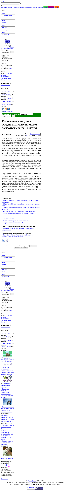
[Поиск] (1, 5)
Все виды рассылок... (7, 48)
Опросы (3, 32)
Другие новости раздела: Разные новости (16, 221)
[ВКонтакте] (3, 109)
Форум (14, 7)
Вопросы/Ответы (6, 30)
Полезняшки (28, 7)
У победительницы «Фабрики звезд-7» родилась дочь (19, 213)
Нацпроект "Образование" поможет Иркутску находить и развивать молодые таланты (7, 371)
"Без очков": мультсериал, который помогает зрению (7, 359)
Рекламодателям (5, 34)
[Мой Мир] (8, 109)
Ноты (45, 7)
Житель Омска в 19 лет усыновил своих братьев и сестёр (20, 211)
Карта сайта (4, 36)
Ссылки (40, 7)
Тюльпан (5, 415)
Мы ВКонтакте (8, 111)
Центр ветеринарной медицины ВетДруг (7, 432)
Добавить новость (8, 15)
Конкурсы (21, 7)
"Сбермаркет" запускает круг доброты (6, 385)
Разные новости (35, 134)
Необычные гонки (7, 421)
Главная (3, 7)
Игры (56, 7)
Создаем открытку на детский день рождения (7, 442)
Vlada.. (4, 101)
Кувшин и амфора (7, 417)
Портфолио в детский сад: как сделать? (6, 437)
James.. (4, 104)
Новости (9, 7)
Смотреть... (4, 479)
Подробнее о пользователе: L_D (13, 223)
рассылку (16, 114)
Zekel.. (4, 98)
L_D (27, 135)
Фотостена (4, 27)
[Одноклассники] (6, 109)
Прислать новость (8, 219)
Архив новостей (7, 16)
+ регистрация (5, 85)
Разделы (6, 18)
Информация (4, 37)
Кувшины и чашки (8, 419)
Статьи (35, 7)
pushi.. (11, 68)
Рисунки (51, 7)
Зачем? (12, 47)
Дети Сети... (32, 481)
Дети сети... (4, 1)
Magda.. (4, 91)
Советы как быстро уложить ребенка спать (7, 426)
